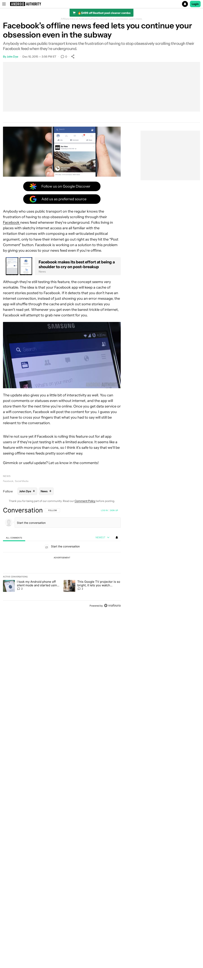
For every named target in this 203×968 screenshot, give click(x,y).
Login (195, 4)
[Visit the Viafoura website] (112, 605)
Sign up (114, 510)
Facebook (8, 481)
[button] (101, 4)
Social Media (21, 481)
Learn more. (135, 19)
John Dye (12, 56)
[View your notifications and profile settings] (117, 537)
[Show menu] (4, 4)
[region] (62, 557)
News (7, 476)
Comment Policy (85, 501)
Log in (104, 510)
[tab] (14, 537)
